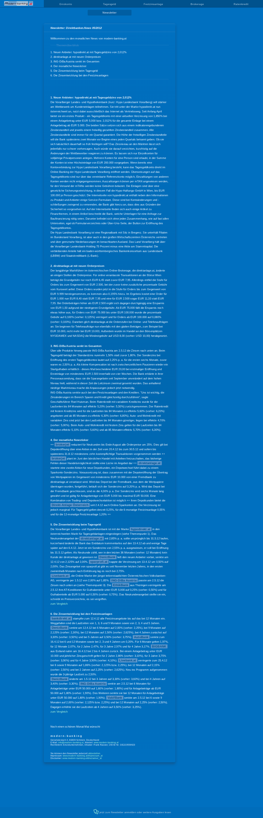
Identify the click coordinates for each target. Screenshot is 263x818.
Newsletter (110, 12)
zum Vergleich (59, 603)
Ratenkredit (241, 4)
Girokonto (65, 4)
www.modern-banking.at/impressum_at (83, 756)
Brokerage (197, 4)
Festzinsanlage (153, 4)
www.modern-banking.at (106, 742)
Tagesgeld (109, 4)
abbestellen (94, 753)
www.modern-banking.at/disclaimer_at (82, 758)
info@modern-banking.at (71, 742)
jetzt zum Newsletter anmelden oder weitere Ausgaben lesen (135, 812)
